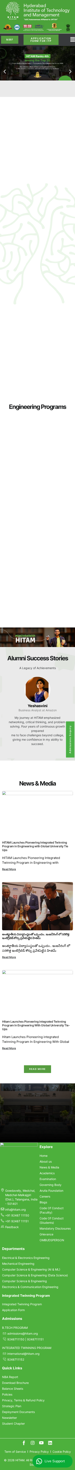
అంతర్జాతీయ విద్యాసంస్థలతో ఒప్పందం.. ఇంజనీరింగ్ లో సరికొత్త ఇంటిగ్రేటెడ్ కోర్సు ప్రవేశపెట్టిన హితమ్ (35, 936)
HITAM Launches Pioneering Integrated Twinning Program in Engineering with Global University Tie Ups (35, 846)
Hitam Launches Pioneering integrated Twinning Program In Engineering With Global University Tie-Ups (36, 1025)
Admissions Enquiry (70, 740)
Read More (9, 869)
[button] (4, 71)
